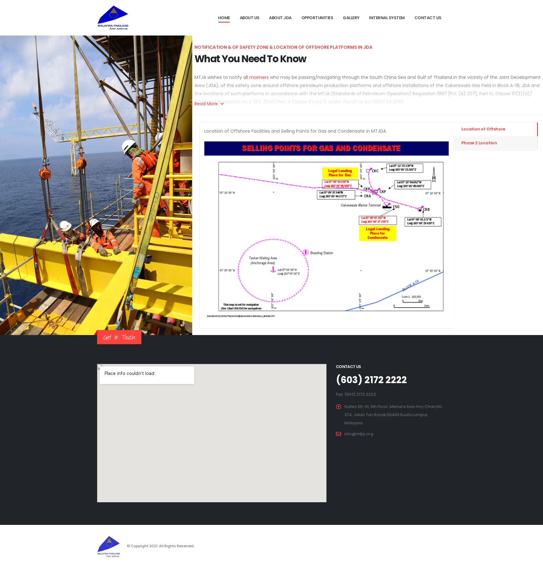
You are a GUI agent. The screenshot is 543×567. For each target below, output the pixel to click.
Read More (207, 104)
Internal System (387, 18)
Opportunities (317, 18)
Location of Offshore (483, 129)
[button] (222, 232)
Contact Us (428, 18)
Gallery (351, 18)
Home (224, 18)
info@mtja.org (358, 434)
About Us (250, 18)
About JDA (280, 18)
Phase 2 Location (479, 143)
